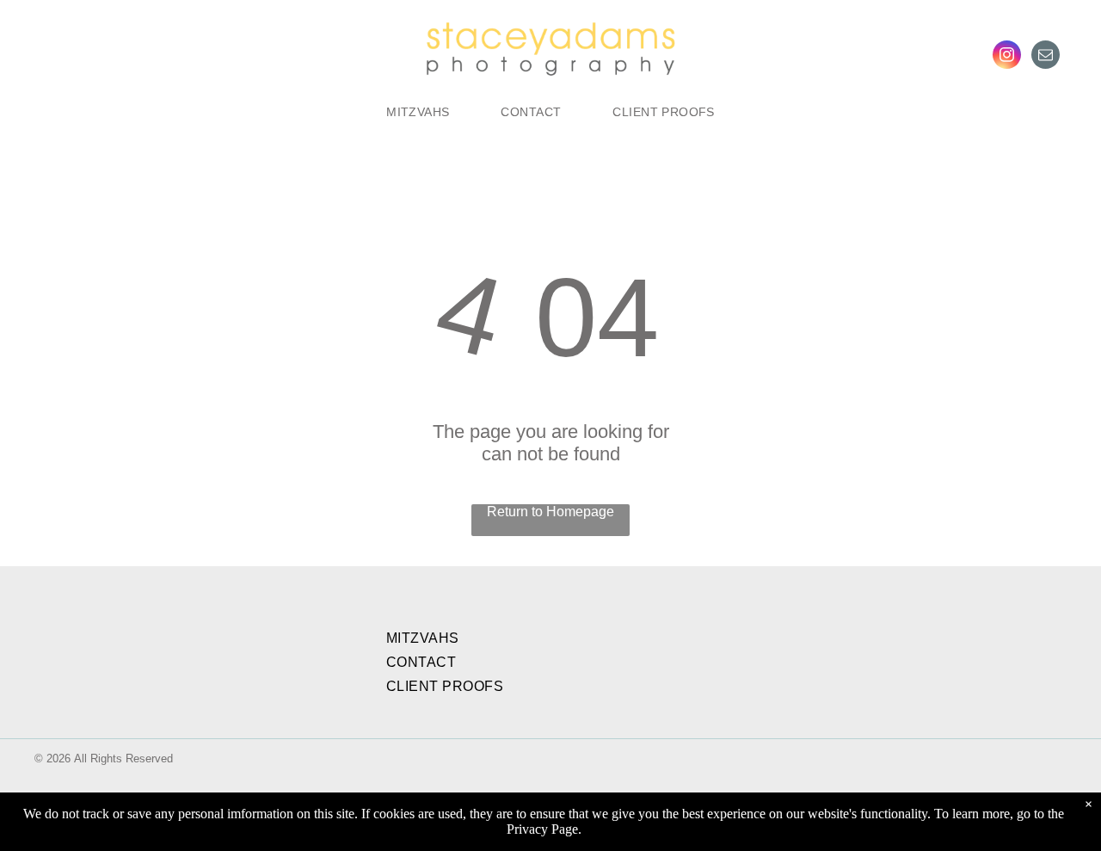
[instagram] (1007, 56)
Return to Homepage (550, 511)
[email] (1045, 56)
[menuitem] (417, 112)
